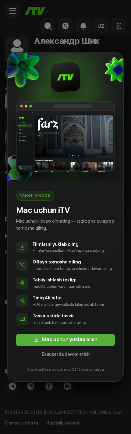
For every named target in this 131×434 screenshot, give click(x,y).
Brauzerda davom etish (66, 354)
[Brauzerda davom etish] (113, 63)
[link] (65, 340)
